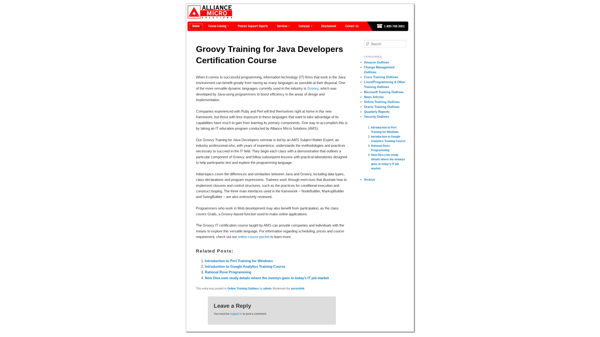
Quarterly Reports (377, 112)
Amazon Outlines (376, 62)
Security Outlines (376, 116)
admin (267, 288)
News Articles (374, 97)
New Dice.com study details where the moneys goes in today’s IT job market (267, 278)
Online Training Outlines (243, 288)
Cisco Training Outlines (381, 77)
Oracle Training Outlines (381, 107)
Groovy (313, 88)
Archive (369, 179)
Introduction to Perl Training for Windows (239, 261)
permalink (297, 288)
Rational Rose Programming (228, 272)
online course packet (254, 237)
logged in (236, 313)
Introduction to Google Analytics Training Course (245, 266)
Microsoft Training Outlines (384, 92)
